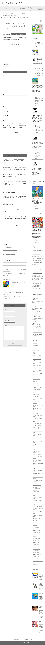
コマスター (8, 254)
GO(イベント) (36, 343)
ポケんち (35, 525)
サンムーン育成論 (37, 260)
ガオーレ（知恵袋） (37, 454)
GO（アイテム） (36, 350)
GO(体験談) (35, 345)
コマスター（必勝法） (38, 500)
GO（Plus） (35, 348)
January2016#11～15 (37, 329)
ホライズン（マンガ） (38, 522)
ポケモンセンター (37, 538)
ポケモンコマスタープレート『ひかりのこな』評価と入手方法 (39, 155)
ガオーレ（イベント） (38, 425)
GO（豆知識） (36, 383)
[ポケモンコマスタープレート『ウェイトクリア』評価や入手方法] (6, 284)
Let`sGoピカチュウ (37, 387)
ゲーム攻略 (22, 8)
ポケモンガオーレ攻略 (38, 256)
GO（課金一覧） (36, 381)
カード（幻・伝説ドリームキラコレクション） (38, 420)
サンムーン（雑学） (37, 518)
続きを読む (37, 242)
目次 (14, 8)
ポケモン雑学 (36, 556)
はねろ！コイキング (37, 394)
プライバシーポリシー (27, 639)
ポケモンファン (36, 542)
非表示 (7, 64)
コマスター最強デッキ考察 (8, 247)
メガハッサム (21, 159)
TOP (7, 13)
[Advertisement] (15, 54)
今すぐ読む (37, 208)
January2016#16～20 (37, 332)
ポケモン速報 (36, 552)
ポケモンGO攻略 (36, 254)
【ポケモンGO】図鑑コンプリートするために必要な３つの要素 (39, 129)
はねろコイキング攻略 (38, 262)
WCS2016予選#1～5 (37, 324)
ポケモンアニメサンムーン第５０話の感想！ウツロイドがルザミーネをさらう (39, 72)
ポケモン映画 (36, 546)
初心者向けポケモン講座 (40, 9)
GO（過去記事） (36, 385)
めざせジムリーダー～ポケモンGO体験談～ (31, 9)
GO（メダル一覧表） (37, 365)
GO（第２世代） (36, 379)
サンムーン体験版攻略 (38, 258)
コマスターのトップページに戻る (10, 250)
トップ (5, 8)
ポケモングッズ (36, 532)
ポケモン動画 (36, 544)
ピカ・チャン (36, 520)
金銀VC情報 (35, 564)
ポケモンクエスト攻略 (38, 264)
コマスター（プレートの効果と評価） (18, 34)
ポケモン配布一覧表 (37, 273)
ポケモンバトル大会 (37, 540)
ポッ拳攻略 (35, 558)
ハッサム (15, 159)
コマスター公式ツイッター (16, 88)
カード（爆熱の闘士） (38, 423)
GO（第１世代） (36, 376)
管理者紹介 (16, 639)
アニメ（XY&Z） (36, 396)
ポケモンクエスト (37, 530)
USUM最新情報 (36, 389)
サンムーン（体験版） (38, 506)
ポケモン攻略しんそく (11, 3)
